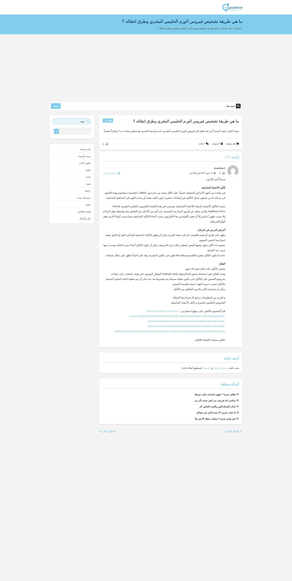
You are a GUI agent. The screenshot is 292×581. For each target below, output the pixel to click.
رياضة (88, 190)
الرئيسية (238, 28)
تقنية (88, 183)
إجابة (202, 143)
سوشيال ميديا (84, 197)
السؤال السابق (232, 431)
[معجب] (223, 173)
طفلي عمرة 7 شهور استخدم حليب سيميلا (215, 394)
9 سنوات (216, 143)
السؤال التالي (108, 431)
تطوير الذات (85, 163)
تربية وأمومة (84, 156)
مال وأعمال (85, 218)
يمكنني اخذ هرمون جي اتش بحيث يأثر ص (215, 400)
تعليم (88, 169)
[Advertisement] (146, 66)
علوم (88, 204)
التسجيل (206, 367)
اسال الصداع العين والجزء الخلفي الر (217, 406)
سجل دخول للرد (110, 173)
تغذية (88, 176)
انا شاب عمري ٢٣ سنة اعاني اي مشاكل (216, 412)
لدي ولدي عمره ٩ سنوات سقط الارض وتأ (215, 418)
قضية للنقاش (84, 211)
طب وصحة (227, 28)
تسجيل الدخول (221, 367)
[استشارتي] (232, 7)
